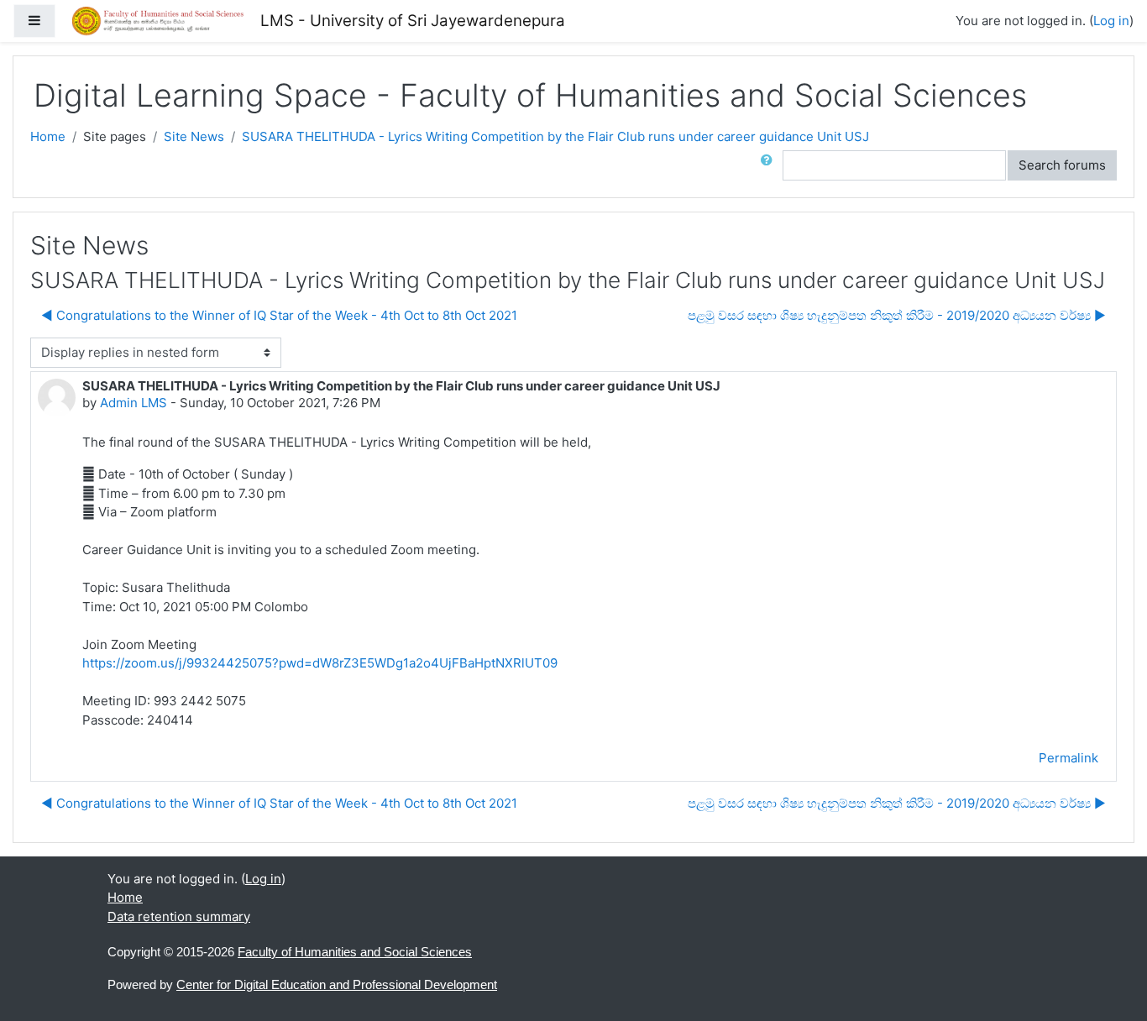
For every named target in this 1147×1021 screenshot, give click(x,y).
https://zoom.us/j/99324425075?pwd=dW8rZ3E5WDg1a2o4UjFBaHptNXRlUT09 (320, 663)
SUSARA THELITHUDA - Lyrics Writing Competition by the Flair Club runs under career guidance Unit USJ (555, 136)
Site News (194, 136)
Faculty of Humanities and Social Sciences (355, 952)
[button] (770, 165)
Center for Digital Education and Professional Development (336, 984)
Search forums (1062, 165)
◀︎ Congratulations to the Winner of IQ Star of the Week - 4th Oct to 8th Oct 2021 (279, 315)
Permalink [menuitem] (1068, 758)
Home (47, 136)
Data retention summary (178, 916)
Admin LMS (133, 403)
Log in (1111, 21)
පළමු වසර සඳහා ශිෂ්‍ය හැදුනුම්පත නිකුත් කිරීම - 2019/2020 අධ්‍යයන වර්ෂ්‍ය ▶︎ (897, 315)
